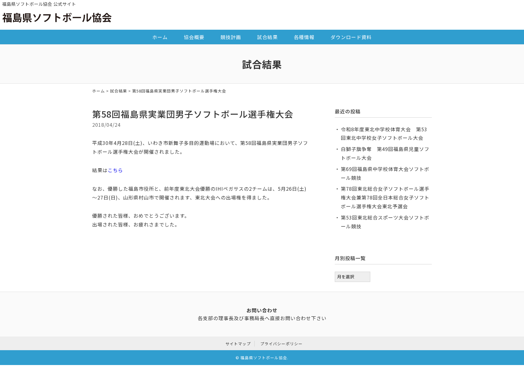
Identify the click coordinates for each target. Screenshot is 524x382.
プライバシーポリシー (281, 344)
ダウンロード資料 (351, 37)
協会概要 (194, 37)
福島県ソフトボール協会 (263, 357)
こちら (115, 170)
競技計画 (230, 37)
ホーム (160, 37)
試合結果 (267, 37)
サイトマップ (238, 344)
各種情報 (304, 37)
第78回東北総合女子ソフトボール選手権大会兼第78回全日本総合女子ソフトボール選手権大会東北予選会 (385, 197)
